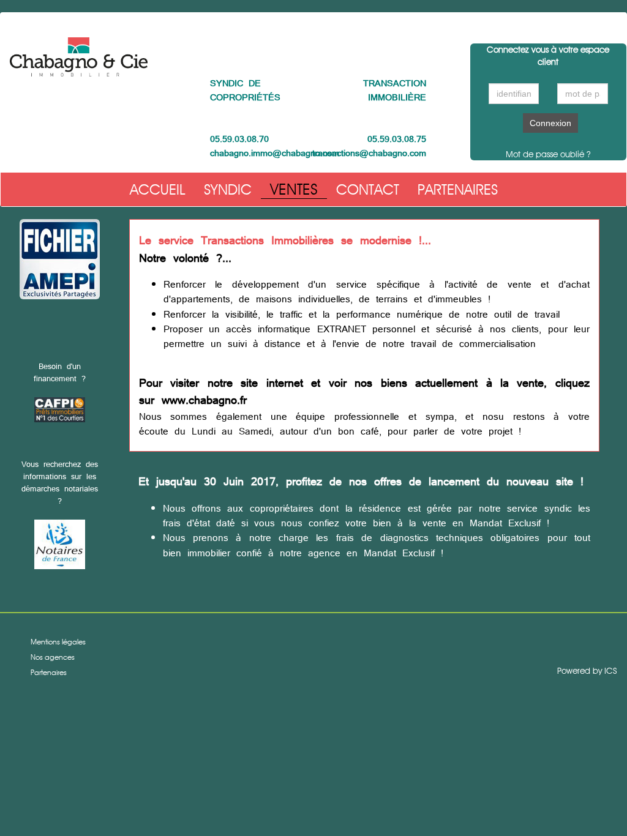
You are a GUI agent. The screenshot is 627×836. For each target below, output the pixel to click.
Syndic (228, 189)
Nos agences (53, 657)
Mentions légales (58, 641)
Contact (367, 189)
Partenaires (458, 189)
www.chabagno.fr (204, 399)
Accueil (158, 189)
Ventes (294, 189)
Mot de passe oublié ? (548, 154)
